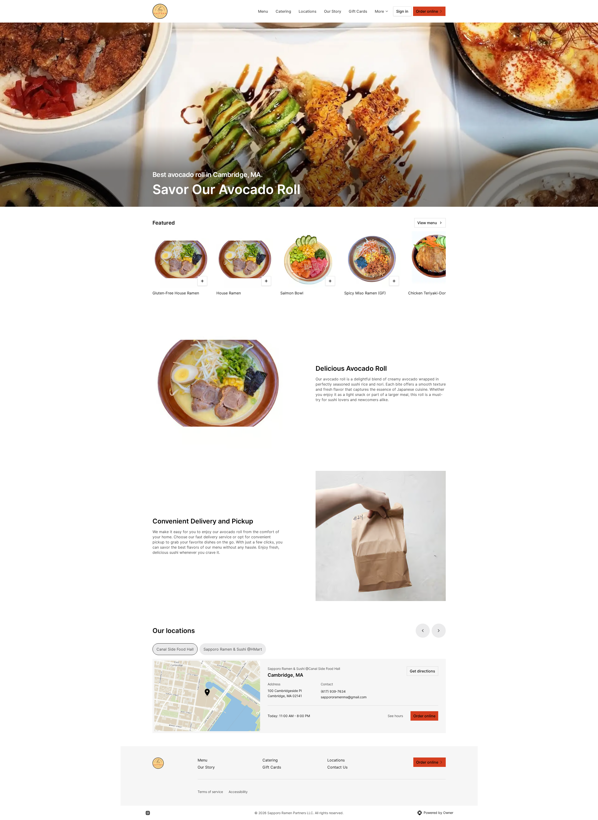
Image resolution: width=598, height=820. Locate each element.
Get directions (422, 671)
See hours (395, 716)
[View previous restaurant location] (423, 631)
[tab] (175, 649)
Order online (424, 716)
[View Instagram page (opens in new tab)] (148, 813)
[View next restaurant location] (439, 631)
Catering (283, 11)
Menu (263, 11)
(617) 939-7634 (333, 691)
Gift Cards (358, 11)
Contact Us (337, 767)
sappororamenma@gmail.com (344, 697)
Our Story (332, 11)
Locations (308, 11)
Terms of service (210, 792)
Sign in (402, 11)
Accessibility (238, 792)
